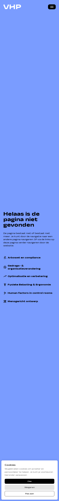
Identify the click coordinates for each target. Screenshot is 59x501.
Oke (29, 481)
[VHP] (12, 6)
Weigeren (29, 487)
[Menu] (52, 6)
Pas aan (29, 494)
